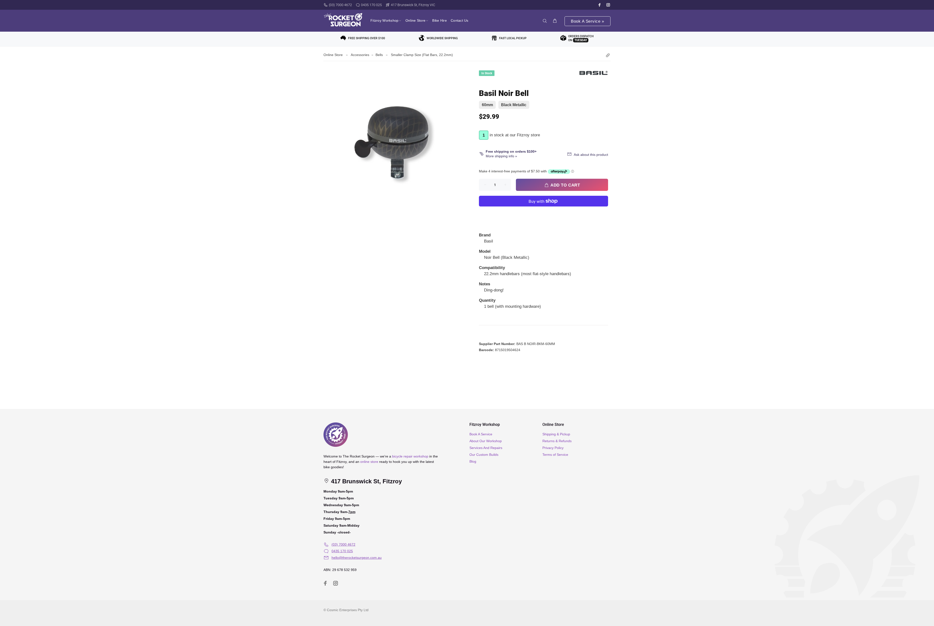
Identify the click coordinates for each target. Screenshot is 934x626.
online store (369, 462)
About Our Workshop (485, 441)
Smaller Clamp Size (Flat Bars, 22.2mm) (422, 55)
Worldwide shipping (442, 38)
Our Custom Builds (483, 455)
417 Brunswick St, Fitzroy (365, 481)
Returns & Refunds (557, 441)
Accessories (360, 55)
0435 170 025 (371, 5)
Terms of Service (555, 455)
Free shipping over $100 (366, 38)
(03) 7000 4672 (340, 5)
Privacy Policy (553, 448)
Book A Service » (587, 21)
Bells (379, 55)
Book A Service (480, 434)
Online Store (333, 55)
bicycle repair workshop (410, 456)
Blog (472, 461)
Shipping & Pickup (556, 434)
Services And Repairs (485, 448)
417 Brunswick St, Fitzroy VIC (413, 5)
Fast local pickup (513, 38)
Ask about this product (591, 155)
